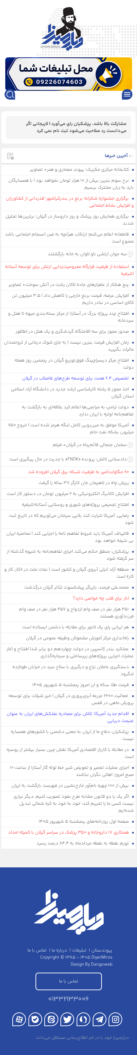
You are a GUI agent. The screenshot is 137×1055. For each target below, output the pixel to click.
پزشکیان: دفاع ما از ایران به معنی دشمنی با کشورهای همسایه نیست (72, 735)
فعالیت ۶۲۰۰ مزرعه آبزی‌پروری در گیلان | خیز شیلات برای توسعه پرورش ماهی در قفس (71, 699)
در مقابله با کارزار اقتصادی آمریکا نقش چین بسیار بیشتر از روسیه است (70, 753)
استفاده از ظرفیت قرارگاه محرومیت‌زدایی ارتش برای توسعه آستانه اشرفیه (69, 270)
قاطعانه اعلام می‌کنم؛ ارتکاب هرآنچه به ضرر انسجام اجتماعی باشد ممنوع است (69, 238)
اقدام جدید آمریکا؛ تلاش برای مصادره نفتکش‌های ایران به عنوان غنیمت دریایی (70, 717)
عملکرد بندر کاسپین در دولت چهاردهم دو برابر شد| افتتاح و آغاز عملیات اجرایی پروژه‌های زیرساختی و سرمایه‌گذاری (70, 653)
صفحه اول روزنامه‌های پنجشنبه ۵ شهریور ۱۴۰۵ (84, 821)
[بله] (35, 1019)
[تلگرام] (99, 1019)
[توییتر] (67, 1019)
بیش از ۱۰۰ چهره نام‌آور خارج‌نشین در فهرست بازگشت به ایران (70, 785)
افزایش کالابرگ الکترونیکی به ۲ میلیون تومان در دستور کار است (68, 493)
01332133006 (68, 999)
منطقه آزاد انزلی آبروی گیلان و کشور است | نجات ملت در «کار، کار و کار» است (69, 573)
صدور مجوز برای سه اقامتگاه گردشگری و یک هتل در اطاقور (72, 331)
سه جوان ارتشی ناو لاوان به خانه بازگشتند (87, 254)
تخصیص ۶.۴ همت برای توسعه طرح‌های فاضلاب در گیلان (76, 378)
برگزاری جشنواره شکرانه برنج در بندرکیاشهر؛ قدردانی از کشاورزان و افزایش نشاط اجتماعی (70, 202)
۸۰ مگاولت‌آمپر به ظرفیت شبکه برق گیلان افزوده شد (79, 472)
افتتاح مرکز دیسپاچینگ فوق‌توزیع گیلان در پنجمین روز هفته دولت (74, 364)
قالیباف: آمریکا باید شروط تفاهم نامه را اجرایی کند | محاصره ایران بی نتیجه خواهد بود (70, 537)
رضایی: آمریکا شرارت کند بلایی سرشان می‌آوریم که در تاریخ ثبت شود (71, 519)
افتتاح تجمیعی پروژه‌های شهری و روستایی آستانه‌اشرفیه (76, 504)
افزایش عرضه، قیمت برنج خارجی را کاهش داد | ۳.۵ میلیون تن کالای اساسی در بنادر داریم (73, 299)
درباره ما (59, 950)
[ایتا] (51, 1019)
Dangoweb (101, 964)
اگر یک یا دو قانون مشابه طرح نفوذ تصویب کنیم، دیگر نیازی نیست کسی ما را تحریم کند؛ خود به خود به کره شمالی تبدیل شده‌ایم (73, 803)
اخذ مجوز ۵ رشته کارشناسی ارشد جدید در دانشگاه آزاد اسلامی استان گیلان (72, 393)
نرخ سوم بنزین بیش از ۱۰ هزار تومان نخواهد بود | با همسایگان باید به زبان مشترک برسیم (71, 184)
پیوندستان (101, 950)
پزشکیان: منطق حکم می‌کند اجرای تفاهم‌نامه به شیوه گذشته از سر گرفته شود (70, 555)
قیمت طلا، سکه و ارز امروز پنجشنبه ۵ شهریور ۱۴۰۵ (81, 685)
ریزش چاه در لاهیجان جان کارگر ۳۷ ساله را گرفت (84, 482)
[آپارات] (19, 1019)
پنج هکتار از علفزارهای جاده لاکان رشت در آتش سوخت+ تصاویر (69, 284)
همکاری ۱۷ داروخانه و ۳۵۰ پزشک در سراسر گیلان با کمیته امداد (69, 832)
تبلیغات (79, 950)
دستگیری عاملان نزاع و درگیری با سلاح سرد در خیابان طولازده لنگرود (73, 671)
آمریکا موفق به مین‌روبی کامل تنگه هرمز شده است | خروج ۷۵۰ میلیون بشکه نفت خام (71, 429)
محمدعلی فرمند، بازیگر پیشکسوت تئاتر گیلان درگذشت (77, 587)
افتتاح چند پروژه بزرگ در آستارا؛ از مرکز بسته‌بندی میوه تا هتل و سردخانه (71, 317)
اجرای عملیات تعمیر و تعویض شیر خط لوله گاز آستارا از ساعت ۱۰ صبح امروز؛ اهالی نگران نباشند (72, 771)
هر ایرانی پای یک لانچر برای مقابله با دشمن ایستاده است (76, 627)
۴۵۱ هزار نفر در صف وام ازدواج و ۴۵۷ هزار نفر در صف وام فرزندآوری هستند (76, 613)
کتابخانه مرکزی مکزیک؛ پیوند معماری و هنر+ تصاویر (80, 169)
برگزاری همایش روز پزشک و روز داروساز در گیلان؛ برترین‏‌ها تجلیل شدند (69, 220)
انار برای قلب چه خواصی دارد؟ (101, 598)
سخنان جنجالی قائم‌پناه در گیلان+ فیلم (90, 444)
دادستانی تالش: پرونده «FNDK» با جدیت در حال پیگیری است (68, 459)
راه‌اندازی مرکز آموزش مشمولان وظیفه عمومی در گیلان (78, 638)
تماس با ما (37, 950)
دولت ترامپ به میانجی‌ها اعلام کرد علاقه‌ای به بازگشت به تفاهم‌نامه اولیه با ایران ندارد (78, 411)
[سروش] (83, 1019)
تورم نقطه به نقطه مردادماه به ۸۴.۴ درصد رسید (83, 843)
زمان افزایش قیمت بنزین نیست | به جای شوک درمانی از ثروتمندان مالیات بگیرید (69, 346)
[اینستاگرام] (115, 1019)
